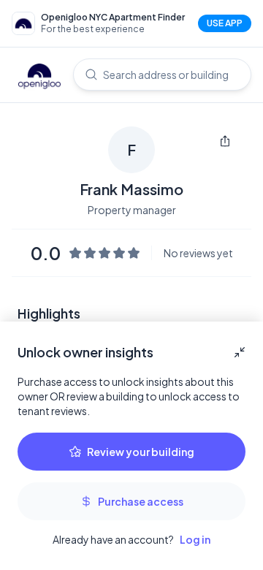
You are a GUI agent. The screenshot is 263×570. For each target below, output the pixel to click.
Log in (195, 539)
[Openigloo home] (39, 77)
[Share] (225, 141)
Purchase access (140, 501)
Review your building (140, 451)
